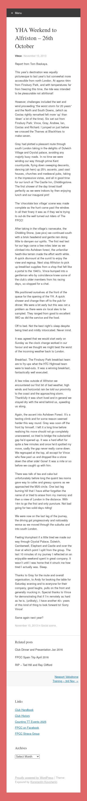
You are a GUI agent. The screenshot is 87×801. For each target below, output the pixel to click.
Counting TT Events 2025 (30, 722)
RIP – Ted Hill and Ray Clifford (33, 665)
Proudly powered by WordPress (34, 778)
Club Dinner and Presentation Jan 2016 (39, 649)
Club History (22, 716)
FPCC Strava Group (27, 733)
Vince (18, 56)
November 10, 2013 (35, 55)
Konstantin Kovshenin (43, 782)
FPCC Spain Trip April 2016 (32, 657)
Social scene (48, 625)
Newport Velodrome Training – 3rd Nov (65, 679)
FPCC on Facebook (27, 728)
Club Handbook (24, 710)
